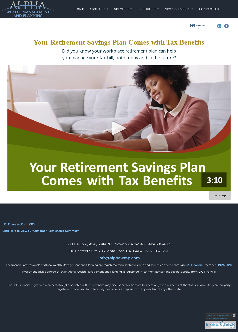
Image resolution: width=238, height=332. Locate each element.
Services (121, 9)
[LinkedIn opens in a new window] (219, 27)
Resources (147, 9)
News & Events (178, 9)
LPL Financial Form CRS (18, 224)
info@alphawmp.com (119, 258)
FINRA (220, 265)
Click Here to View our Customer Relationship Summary (40, 230)
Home (79, 9)
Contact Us (209, 9)
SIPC (229, 265)
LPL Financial (194, 265)
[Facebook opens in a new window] (226, 27)
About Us (97, 9)
